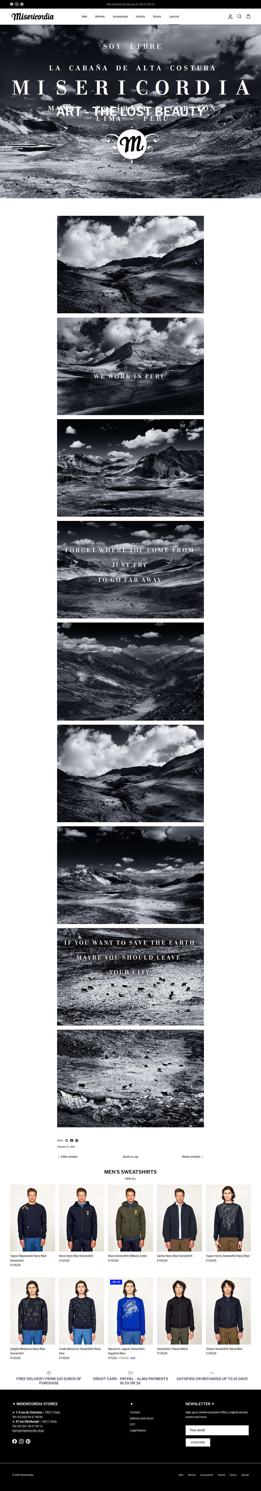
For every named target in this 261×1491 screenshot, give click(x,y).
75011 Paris (38, 1412)
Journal (174, 16)
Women (100, 16)
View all (130, 1178)
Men (84, 16)
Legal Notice (138, 1430)
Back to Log (130, 1156)
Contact (135, 1412)
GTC (132, 1424)
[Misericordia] (32, 17)
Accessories (120, 16)
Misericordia (26, 1475)
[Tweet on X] (66, 1140)
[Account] (229, 16)
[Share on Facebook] (71, 1140)
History (140, 16)
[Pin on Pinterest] (76, 1140)
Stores (157, 16)
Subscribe (198, 1442)
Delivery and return (142, 1418)
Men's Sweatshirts (130, 1172)
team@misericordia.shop (28, 1430)
